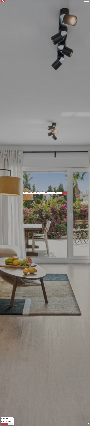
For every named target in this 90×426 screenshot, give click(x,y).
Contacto (81, 1)
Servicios (74, 1)
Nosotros (78, 1)
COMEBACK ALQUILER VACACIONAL (67, 1)
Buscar (64, 192)
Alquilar (61, 1)
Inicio (54, 1)
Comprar (57, 1)
